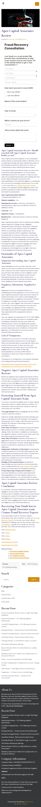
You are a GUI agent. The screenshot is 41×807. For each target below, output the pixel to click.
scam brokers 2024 (26, 466)
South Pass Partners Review (19, 558)
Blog (2, 591)
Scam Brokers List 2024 (9, 542)
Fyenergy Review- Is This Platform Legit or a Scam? (19, 641)
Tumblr (7, 536)
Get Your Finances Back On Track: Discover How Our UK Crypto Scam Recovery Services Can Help (19, 783)
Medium (7, 539)
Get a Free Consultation (14, 706)
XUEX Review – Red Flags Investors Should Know (18, 669)
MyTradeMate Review (17, 556)
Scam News (5, 602)
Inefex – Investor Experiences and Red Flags (16, 659)
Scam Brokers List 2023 (9, 545)
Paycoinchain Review (17, 554)
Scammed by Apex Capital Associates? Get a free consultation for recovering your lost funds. (18, 365)
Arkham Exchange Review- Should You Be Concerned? (20, 634)
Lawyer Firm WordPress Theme (23, 803)
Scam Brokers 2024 (8, 598)
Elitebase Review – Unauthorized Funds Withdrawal (19, 630)
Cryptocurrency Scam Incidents (12, 787)
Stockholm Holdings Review (19, 551)
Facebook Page (10, 530)
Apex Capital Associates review (25, 185)
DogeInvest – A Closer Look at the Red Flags (16, 672)
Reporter (24, 39)
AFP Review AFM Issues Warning (12, 644)
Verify (3, 778)
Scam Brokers (6, 595)
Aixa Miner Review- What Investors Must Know (17, 637)
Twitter (7, 533)
